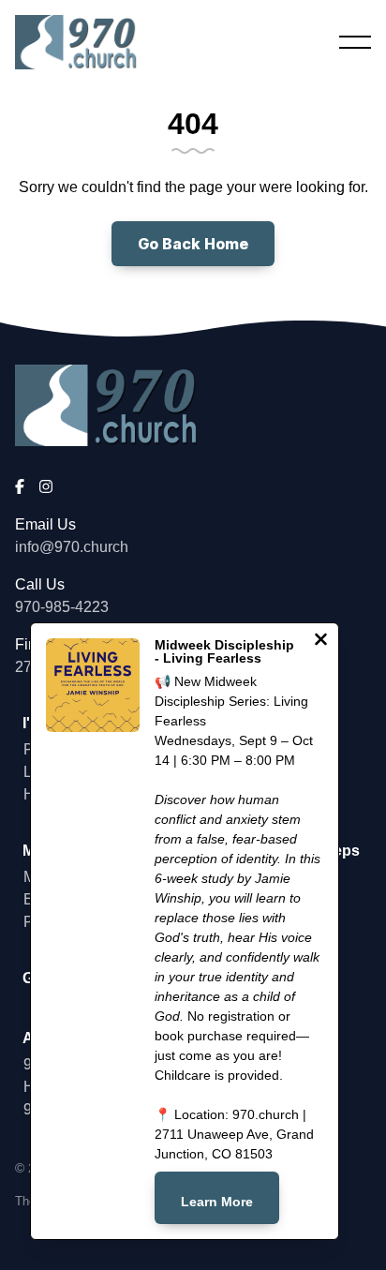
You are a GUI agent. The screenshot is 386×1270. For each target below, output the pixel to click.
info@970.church (71, 547)
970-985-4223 (62, 607)
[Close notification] (320, 641)
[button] (355, 42)
